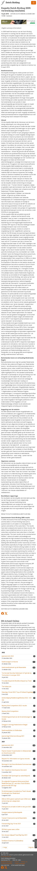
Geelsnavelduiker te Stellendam (12, 730)
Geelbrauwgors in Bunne (10, 662)
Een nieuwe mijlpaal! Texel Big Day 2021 (14, 835)
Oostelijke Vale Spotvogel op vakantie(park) (16, 776)
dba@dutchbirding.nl (6, 862)
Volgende (31, 847)
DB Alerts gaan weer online (10, 829)
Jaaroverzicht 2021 (8, 745)
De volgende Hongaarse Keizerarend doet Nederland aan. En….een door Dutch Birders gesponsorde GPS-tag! (16, 783)
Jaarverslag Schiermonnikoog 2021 (13, 736)
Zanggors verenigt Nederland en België (14, 725)
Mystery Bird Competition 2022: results (14, 706)
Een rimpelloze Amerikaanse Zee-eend (14, 770)
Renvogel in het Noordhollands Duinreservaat (16, 764)
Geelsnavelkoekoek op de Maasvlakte (14, 667)
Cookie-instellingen (20, 863)
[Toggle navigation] (33, 2)
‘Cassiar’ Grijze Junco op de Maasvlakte (14, 818)
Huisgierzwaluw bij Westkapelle (12, 812)
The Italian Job (6, 686)
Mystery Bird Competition (10, 711)
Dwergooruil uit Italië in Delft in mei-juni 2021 (16, 807)
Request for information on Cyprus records (16, 759)
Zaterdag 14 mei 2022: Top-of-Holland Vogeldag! (17, 692)
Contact (17, 862)
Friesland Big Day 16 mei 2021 (11, 824)
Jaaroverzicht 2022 (8, 656)
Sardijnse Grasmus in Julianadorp (12, 841)
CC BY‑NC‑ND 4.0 (6, 856)
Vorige (5, 847)
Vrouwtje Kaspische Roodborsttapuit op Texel (16, 681)
